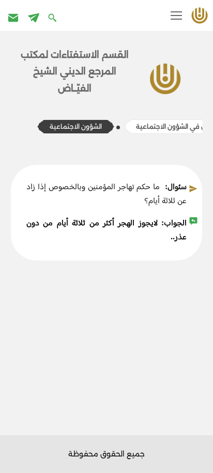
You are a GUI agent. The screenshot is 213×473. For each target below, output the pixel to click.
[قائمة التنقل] (176, 15)
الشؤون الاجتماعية (76, 126)
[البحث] (53, 17)
